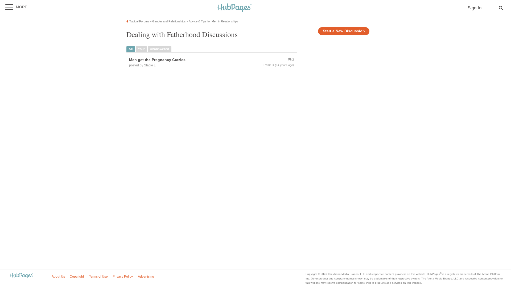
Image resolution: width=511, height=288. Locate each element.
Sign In (474, 7)
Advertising (146, 276)
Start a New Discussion (344, 31)
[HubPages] (234, 8)
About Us (58, 276)
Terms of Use (98, 276)
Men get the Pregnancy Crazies (157, 60)
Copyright (77, 276)
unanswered (159, 49)
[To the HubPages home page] (21, 276)
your (141, 49)
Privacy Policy (123, 276)
